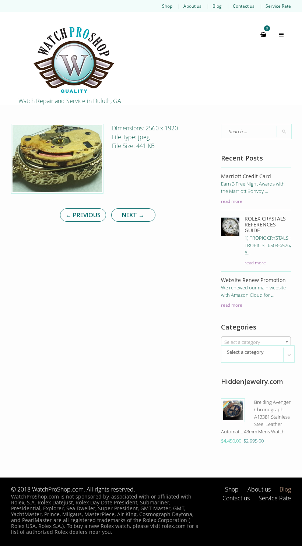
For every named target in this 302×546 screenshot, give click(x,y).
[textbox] (256, 342)
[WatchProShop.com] (73, 59)
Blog (217, 6)
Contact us (243, 6)
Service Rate (278, 6)
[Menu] (278, 34)
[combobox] (256, 342)
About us (192, 6)
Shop (167, 6)
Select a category (245, 352)
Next (133, 215)
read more (231, 201)
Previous (83, 215)
